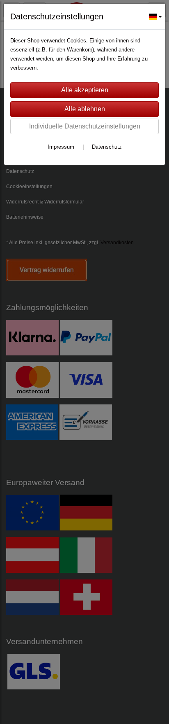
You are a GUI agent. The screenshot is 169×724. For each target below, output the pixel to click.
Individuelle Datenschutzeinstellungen (84, 126)
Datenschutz (107, 147)
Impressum (61, 147)
